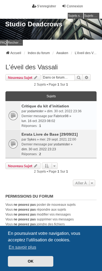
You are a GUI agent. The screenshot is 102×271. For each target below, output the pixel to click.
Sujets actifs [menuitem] (91, 16)
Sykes (31, 139)
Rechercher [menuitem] (15, 43)
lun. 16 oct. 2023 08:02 (38, 121)
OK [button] (30, 261)
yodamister (35, 111)
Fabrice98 (61, 116)
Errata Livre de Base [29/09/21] (49, 134)
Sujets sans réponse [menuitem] (75, 16)
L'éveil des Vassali (31, 67)
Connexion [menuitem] (75, 6)
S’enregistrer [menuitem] (46, 6)
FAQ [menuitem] (3, 43)
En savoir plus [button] (22, 247)
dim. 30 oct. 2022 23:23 (38, 149)
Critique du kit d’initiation (45, 106)
